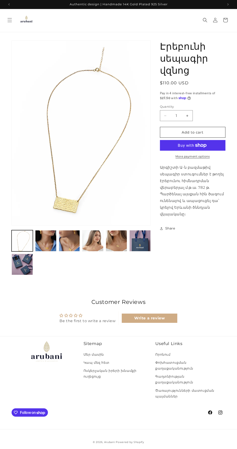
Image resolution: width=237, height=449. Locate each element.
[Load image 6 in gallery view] (140, 240)
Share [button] (170, 228)
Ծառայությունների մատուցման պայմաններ (184, 393)
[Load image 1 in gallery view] (22, 240)
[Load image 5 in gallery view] (116, 240)
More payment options (192, 156)
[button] (10, 20)
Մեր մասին (94, 354)
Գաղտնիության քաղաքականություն (174, 379)
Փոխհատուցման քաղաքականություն (174, 365)
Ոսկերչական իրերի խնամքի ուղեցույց (110, 374)
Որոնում (162, 354)
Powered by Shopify (130, 442)
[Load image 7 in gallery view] (22, 264)
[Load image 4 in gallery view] (92, 240)
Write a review (149, 318)
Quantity (167, 106)
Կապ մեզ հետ (96, 362)
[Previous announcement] (9, 4)
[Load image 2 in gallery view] (45, 240)
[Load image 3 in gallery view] (69, 240)
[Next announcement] (228, 4)
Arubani (109, 442)
